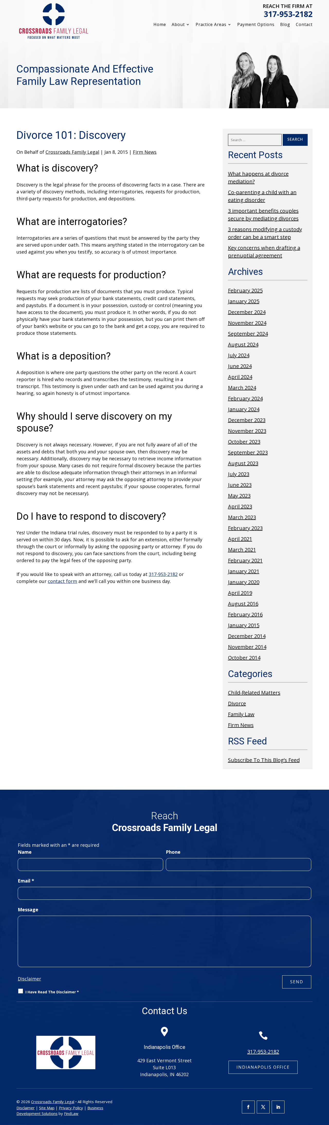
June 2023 (240, 484)
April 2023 (240, 506)
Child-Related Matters (254, 692)
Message (28, 909)
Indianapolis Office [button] (263, 1067)
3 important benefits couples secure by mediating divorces (263, 214)
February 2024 (245, 398)
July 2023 (238, 474)
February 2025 (245, 290)
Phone (173, 852)
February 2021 (245, 560)
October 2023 (244, 441)
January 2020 (243, 582)
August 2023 (243, 463)
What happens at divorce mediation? (258, 177)
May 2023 (239, 495)
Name (25, 852)
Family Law (241, 714)
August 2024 (243, 344)
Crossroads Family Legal (72, 152)
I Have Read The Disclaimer (52, 991)
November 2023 (247, 430)
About (178, 25)
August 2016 (243, 603)
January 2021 (243, 571)
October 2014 (244, 657)
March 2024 (242, 387)
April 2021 (240, 538)
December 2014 (247, 636)
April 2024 (240, 376)
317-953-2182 (288, 14)
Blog (285, 25)
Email (26, 881)
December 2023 (247, 420)
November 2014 (247, 646)
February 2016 (245, 614)
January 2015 (243, 625)
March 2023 (242, 517)
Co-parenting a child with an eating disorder (262, 196)
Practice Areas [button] (211, 25)
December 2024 (247, 312)
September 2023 (248, 452)
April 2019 (240, 592)
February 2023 (245, 528)
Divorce (237, 703)
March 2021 (242, 549)
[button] (324, 1088)
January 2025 (243, 301)
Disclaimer (29, 979)
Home (159, 25)
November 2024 (247, 322)
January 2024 (243, 409)
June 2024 (240, 366)
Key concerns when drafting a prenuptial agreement (264, 251)
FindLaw (71, 1113)
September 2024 (248, 333)
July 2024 (238, 355)
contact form (62, 581)
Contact (304, 25)
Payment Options (256, 25)
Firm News (145, 152)
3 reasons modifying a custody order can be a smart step (265, 233)
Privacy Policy (71, 1107)
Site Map (46, 1107)
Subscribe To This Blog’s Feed (264, 760)
